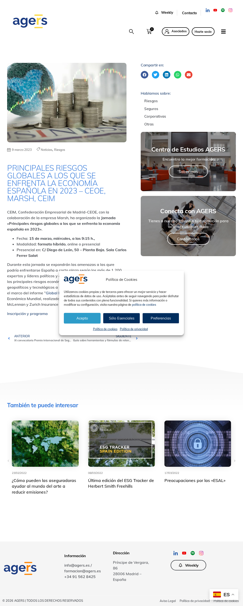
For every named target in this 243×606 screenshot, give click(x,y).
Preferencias (161, 318)
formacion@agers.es (82, 571)
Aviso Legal (168, 601)
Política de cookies (105, 329)
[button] (166, 13)
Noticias (46, 150)
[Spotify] (223, 10)
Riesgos (59, 150)
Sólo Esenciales (121, 318)
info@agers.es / (78, 565)
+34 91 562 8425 (80, 576)
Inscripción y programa (27, 313)
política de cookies (144, 304)
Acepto (82, 318)
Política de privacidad (134, 329)
